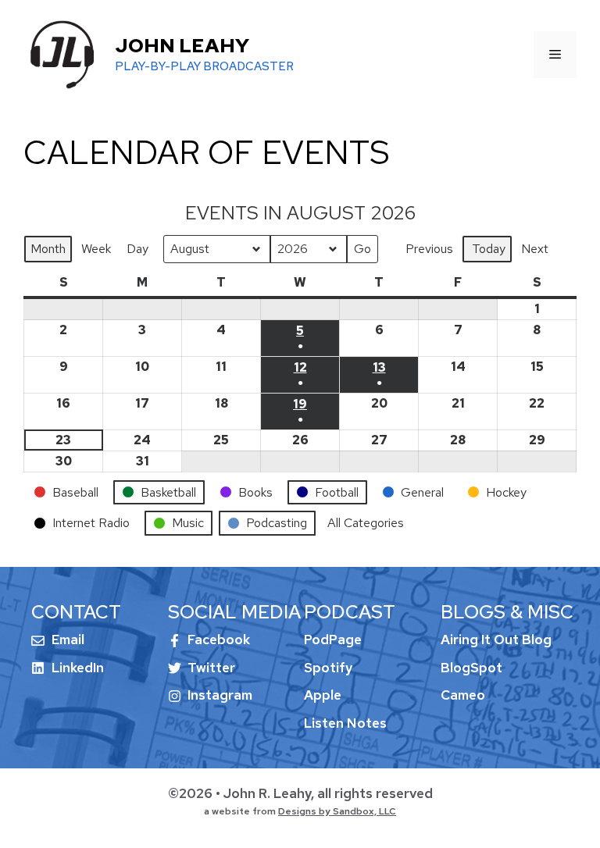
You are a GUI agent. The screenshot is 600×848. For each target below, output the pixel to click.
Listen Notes (345, 723)
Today (488, 249)
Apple (322, 695)
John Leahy (182, 46)
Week (96, 249)
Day (137, 249)
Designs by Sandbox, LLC (337, 811)
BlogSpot (471, 667)
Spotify (328, 667)
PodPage (333, 639)
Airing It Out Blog (496, 639)
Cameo (463, 695)
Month (48, 249)
